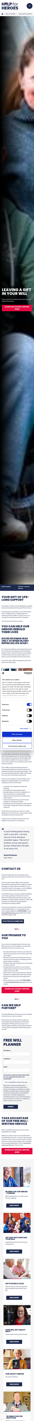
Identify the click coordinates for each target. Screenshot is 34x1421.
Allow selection (17, 740)
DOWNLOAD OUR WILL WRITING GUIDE (17, 990)
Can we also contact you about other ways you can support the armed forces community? (16, 1077)
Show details (24, 728)
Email (5, 1067)
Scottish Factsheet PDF (12, 921)
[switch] (28, 710)
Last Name (7, 1059)
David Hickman (6, 586)
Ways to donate (10, 14)
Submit (11, 1107)
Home (2, 14)
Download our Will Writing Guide (17, 308)
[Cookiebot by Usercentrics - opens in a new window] (24, 673)
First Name (7, 1050)
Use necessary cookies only (17, 746)
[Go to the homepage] (10, 6)
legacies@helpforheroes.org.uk (10, 913)
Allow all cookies (17, 734)
